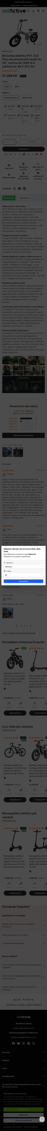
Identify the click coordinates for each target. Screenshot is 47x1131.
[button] (23, 567)
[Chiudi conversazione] (44, 547)
